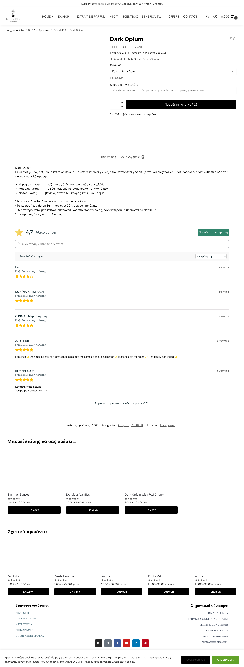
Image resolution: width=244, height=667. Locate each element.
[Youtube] (126, 643)
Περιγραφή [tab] (108, 157)
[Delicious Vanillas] (92, 469)
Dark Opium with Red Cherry (144, 494)
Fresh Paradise (64, 576)
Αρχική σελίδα (15, 30)
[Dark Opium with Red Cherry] (151, 469)
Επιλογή (34, 509)
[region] (122, 658)
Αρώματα (44, 30)
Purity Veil (155, 576)
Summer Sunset (18, 494)
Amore (105, 576)
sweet (171, 425)
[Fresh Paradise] (75, 555)
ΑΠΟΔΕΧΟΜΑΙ (225, 659)
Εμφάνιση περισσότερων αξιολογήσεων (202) (122, 403)
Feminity (13, 576)
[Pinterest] (145, 643)
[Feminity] (28, 555)
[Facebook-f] (117, 643)
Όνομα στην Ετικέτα (124, 84)
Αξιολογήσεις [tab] (132, 157)
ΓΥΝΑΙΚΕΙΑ (59, 30)
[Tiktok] (108, 643)
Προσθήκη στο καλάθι (181, 104)
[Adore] (215, 555)
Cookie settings (195, 659)
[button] (230, 16)
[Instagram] (99, 643)
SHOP (31, 30)
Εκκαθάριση (116, 77)
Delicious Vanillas (78, 494)
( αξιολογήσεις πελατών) (144, 59)
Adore (199, 576)
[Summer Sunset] (34, 469)
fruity (163, 425)
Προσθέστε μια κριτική (213, 232)
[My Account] (215, 16)
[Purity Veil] (168, 555)
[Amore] (121, 555)
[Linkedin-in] (136, 643)
